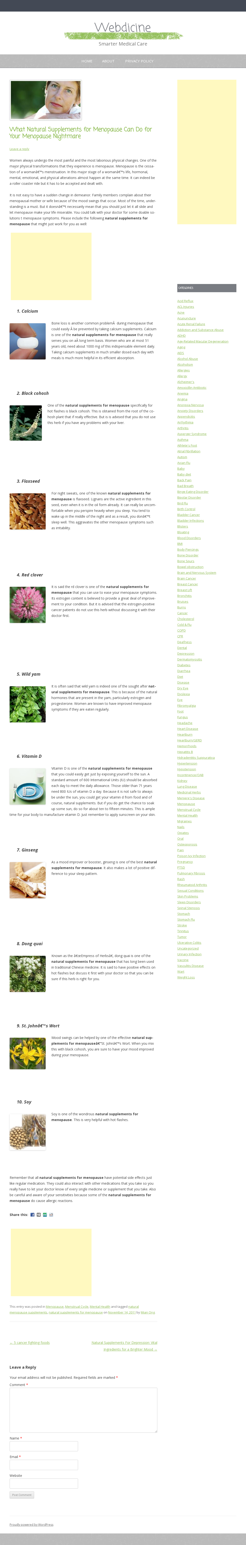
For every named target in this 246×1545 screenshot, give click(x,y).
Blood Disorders (189, 538)
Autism (182, 457)
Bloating (183, 532)
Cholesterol (185, 619)
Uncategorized (188, 948)
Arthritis (183, 428)
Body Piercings (188, 549)
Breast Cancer (187, 584)
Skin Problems (187, 896)
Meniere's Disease (191, 798)
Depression (185, 653)
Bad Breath (185, 486)
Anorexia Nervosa (190, 405)
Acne (180, 312)
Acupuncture (186, 318)
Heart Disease (187, 728)
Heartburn (184, 734)
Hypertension (187, 763)
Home (86, 61)
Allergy (182, 376)
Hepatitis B (185, 752)
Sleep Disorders (189, 902)
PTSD (181, 867)
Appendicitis (186, 416)
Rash (181, 879)
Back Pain (184, 480)
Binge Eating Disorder (193, 491)
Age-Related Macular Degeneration (202, 341)
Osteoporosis (187, 844)
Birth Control (186, 509)
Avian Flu (183, 463)
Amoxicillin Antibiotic (191, 387)
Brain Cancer (186, 578)
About (108, 61)
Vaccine (183, 960)
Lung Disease (187, 786)
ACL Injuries (185, 306)
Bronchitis (184, 596)
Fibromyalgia (186, 705)
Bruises (182, 601)
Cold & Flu (184, 624)
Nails (180, 827)
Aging (181, 347)
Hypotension (186, 769)
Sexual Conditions (190, 890)
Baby (181, 468)
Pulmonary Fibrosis (191, 873)
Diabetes (184, 665)
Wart (180, 971)
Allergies (183, 370)
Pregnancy (185, 861)
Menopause (55, 1306)
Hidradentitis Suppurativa (196, 757)
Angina (182, 399)
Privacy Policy (139, 61)
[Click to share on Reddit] (51, 1215)
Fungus (182, 717)
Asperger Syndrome (192, 434)
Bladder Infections (190, 520)
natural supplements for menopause (76, 1312)
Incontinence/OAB (190, 775)
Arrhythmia (185, 422)
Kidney (182, 781)
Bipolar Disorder (189, 497)
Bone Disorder (187, 555)
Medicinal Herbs (189, 792)
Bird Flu (182, 503)
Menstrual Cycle (76, 1306)
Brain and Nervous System (196, 572)
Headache (184, 723)
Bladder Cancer (188, 515)
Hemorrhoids (187, 746)
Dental (182, 648)
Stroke (182, 925)
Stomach (183, 913)
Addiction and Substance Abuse (200, 330)
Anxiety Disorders (190, 411)
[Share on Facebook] (32, 1215)
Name (16, 1438)
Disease (183, 682)
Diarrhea (183, 671)
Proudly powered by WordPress (31, 1525)
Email (15, 1456)
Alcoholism (185, 364)
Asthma (182, 439)
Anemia (182, 393)
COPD (181, 630)
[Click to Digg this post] (39, 1215)
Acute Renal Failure (191, 324)
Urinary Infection (189, 954)
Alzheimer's (185, 382)
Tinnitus (183, 931)
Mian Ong (148, 1312)
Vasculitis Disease (190, 966)
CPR (180, 636)
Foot (180, 711)
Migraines (184, 821)
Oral (180, 838)
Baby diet (184, 474)
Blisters (182, 526)
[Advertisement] (51, 266)
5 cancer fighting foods (30, 1342)
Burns (181, 607)
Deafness (184, 642)
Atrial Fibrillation (188, 451)
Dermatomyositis (189, 659)
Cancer (182, 613)
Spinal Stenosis (188, 908)
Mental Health (100, 1306)
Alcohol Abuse (187, 359)
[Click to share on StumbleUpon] (45, 1215)
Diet (180, 676)
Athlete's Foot (187, 445)
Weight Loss (186, 977)
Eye (180, 700)
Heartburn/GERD (189, 740)
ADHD (181, 335)
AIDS (180, 353)
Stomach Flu (186, 919)
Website (16, 1475)
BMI (180, 543)
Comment (19, 1384)
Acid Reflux (185, 301)
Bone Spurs (185, 561)
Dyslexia (183, 694)
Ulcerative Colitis (189, 942)
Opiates (183, 833)
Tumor (182, 937)
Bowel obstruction (190, 567)
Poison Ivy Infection (191, 856)
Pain (180, 850)
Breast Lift (184, 590)
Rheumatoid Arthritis (192, 885)
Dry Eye (182, 688)
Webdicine (123, 28)
